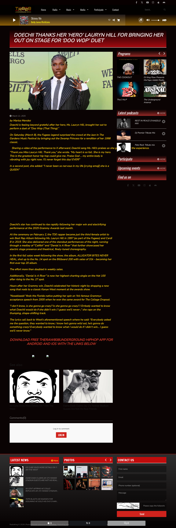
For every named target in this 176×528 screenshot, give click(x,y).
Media (82, 9)
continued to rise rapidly (45, 224)
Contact (115, 9)
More (162, 113)
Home (43, 9)
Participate (98, 9)
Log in (61, 435)
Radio (55, 9)
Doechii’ (14, 224)
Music (68, 9)
